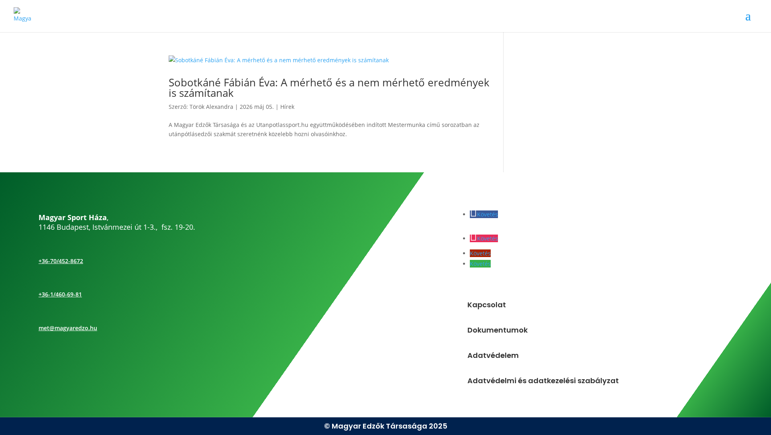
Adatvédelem (493, 355)
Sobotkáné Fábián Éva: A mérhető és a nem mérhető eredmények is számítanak (329, 87)
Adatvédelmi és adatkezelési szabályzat (543, 381)
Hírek (287, 106)
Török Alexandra (211, 106)
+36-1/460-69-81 (60, 294)
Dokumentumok (497, 330)
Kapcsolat (486, 305)
